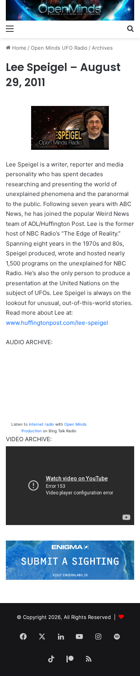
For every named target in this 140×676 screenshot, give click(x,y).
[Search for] (130, 28)
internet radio (41, 424)
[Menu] (10, 28)
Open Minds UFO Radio (59, 48)
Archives (102, 48)
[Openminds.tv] (70, 10)
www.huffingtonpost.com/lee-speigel (57, 322)
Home (18, 48)
